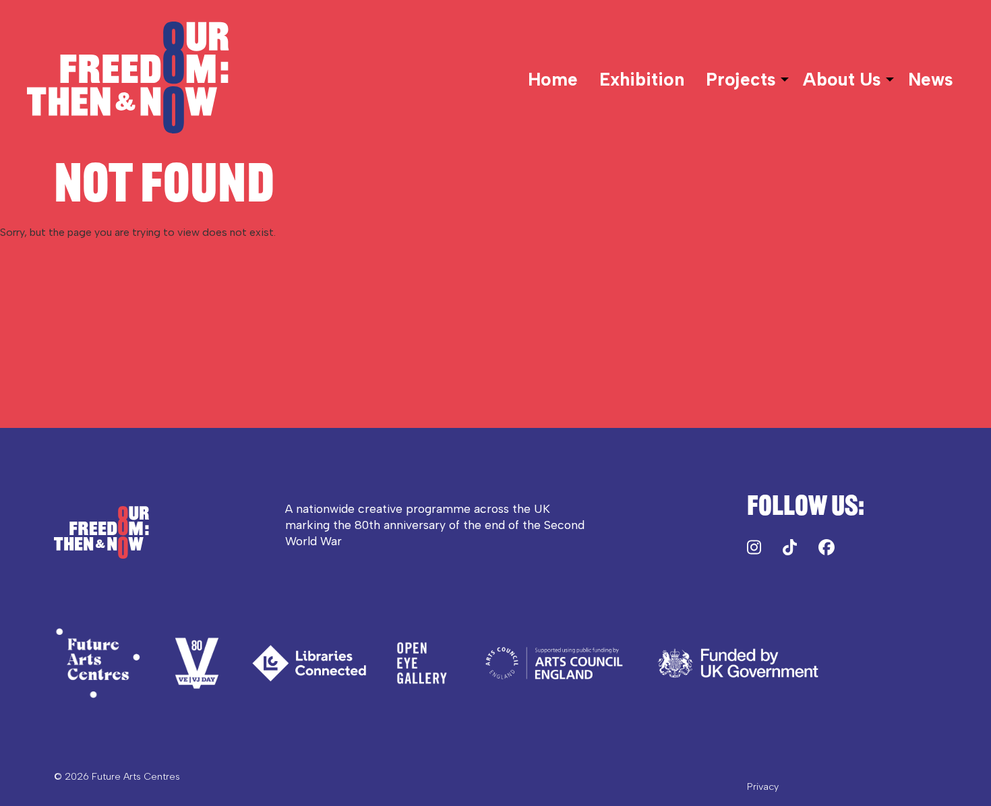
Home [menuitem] (553, 79)
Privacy (763, 786)
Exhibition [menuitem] (641, 79)
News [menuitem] (930, 79)
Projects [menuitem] (741, 79)
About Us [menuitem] (842, 79)
